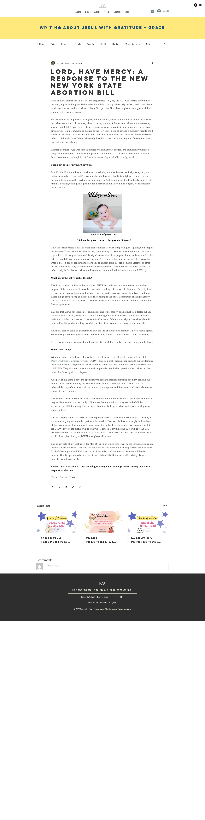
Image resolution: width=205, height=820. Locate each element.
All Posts (41, 44)
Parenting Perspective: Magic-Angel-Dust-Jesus (54, 540)
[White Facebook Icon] (117, 597)
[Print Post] (79, 486)
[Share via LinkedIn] (66, 486)
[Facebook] (195, 5)
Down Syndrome (133, 44)
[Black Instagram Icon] (200, 5)
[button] (152, 11)
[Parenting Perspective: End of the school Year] (148, 522)
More (148, 44)
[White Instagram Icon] (121, 597)
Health (103, 44)
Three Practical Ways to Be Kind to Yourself (102, 540)
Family (78, 44)
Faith (52, 44)
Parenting (90, 44)
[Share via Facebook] (52, 486)
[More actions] (152, 63)
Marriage (116, 44)
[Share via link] (72, 486)
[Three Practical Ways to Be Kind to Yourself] (102, 522)
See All (165, 505)
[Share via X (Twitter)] (59, 486)
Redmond (65, 44)
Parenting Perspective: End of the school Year (144, 540)
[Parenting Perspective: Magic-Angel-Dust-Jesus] (57, 522)
